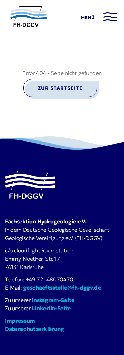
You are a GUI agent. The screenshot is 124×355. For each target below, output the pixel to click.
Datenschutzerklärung (34, 328)
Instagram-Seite (53, 299)
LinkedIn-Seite (51, 308)
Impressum (20, 320)
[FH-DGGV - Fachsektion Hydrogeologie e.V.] (28, 17)
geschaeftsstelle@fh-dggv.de (62, 287)
